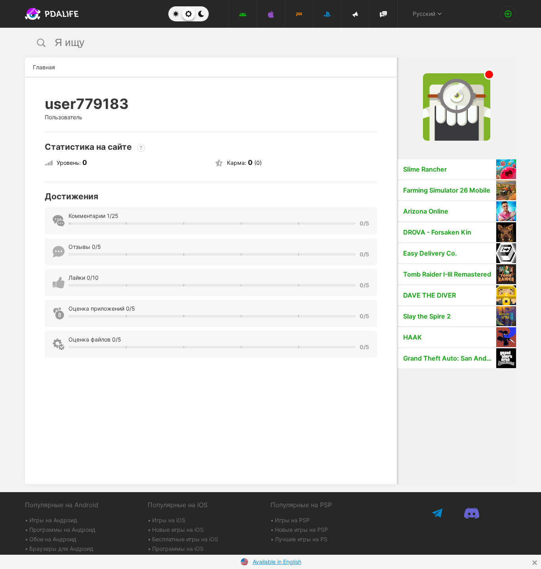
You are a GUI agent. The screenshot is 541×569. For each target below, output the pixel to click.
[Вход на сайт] (508, 14)
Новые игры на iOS (178, 529)
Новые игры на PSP (301, 529)
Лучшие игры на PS (301, 539)
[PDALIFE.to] (49, 14)
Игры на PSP (292, 520)
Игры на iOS (168, 520)
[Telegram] (438, 513)
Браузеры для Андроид (61, 548)
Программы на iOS (178, 548)
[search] (255, 42)
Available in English (277, 561)
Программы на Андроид (62, 529)
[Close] (534, 562)
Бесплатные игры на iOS (185, 539)
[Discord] (471, 513)
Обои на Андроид (52, 539)
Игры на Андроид (53, 520)
